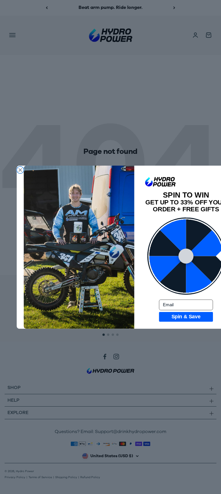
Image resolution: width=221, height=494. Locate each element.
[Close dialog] (20, 169)
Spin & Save (186, 316)
